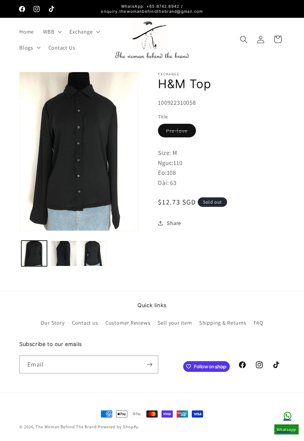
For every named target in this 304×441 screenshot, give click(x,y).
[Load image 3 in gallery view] (93, 253)
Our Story (52, 322)
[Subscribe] (149, 365)
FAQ (258, 322)
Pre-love (181, 132)
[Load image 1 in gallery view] (34, 253)
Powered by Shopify (118, 426)
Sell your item (175, 322)
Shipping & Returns (222, 322)
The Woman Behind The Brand (66, 426)
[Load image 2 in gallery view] (64, 253)
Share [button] (174, 222)
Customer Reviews (127, 322)
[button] (52, 31)
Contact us (85, 322)
